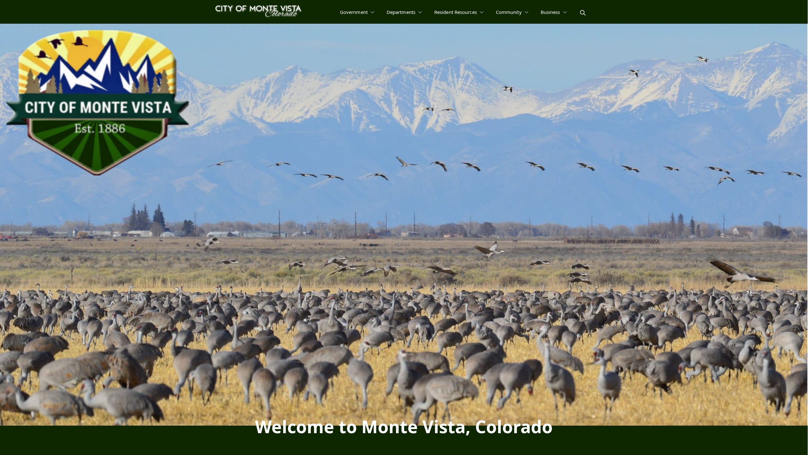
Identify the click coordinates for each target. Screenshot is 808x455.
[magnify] (582, 12)
